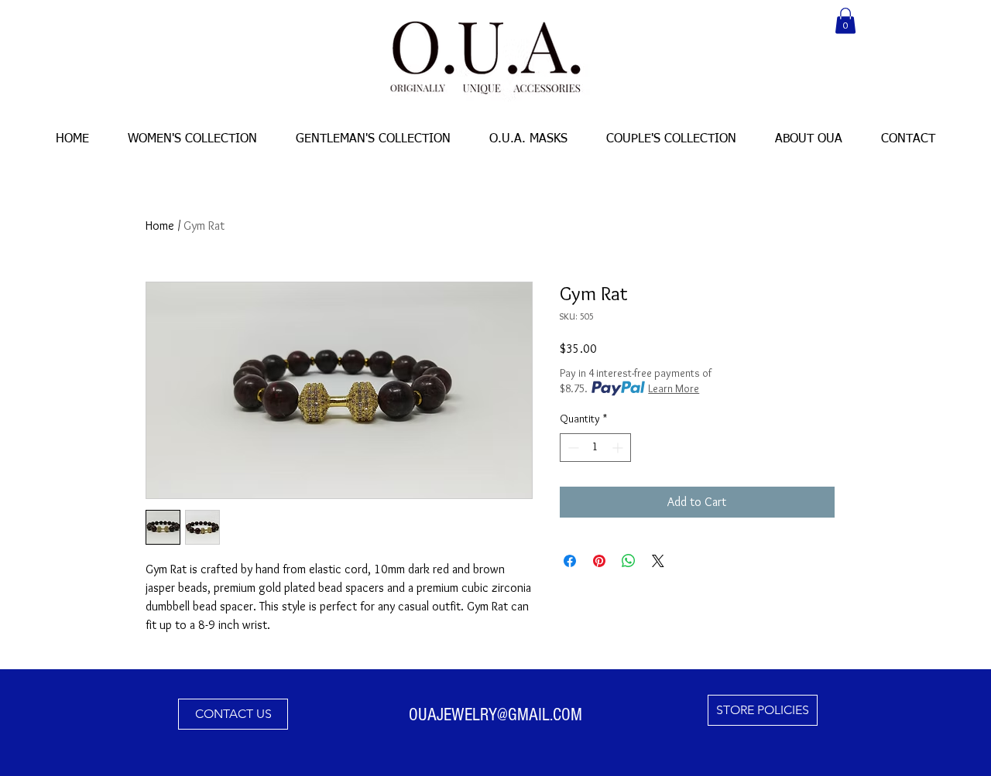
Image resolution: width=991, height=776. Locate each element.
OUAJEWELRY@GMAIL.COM (495, 715)
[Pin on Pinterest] (599, 561)
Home (160, 225)
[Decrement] (571, 447)
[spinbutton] (595, 447)
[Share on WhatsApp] (628, 561)
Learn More (673, 388)
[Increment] (619, 447)
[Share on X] (658, 561)
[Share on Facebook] (570, 561)
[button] (845, 20)
